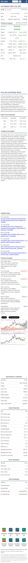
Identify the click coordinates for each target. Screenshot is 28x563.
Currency (21, 551)
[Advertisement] (14, 76)
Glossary (2, 552)
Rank (14, 551)
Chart (11, 551)
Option (17, 551)
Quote (8, 551)
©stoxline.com (3, 551)
